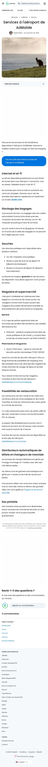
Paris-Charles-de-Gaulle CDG (12, 697)
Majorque (5, 728)
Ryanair (4, 667)
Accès (20, 10)
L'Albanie (5, 716)
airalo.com (16, 199)
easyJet (4, 682)
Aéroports (14, 17)
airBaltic (4, 655)
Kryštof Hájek (18, 33)
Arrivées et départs (8, 641)
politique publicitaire (35, 528)
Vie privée (31, 752)
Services (34, 17)
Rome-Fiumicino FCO (9, 671)
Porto (3, 731)
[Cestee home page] (10, 3)
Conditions (23, 752)
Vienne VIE (5, 659)
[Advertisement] (24, 113)
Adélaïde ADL (7, 10)
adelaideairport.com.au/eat (14, 441)
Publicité (39, 752)
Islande (4, 712)
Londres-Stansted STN (9, 663)
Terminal (5, 633)
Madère (4, 701)
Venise (4, 709)
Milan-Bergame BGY (9, 678)
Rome (4, 720)
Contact (4, 744)
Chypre (4, 724)
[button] (3, 3)
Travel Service (6, 693)
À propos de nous (8, 741)
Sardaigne (5, 674)
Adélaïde (24, 17)
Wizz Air (4, 690)
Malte (3, 705)
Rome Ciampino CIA (9, 686)
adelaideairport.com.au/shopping (16, 382)
